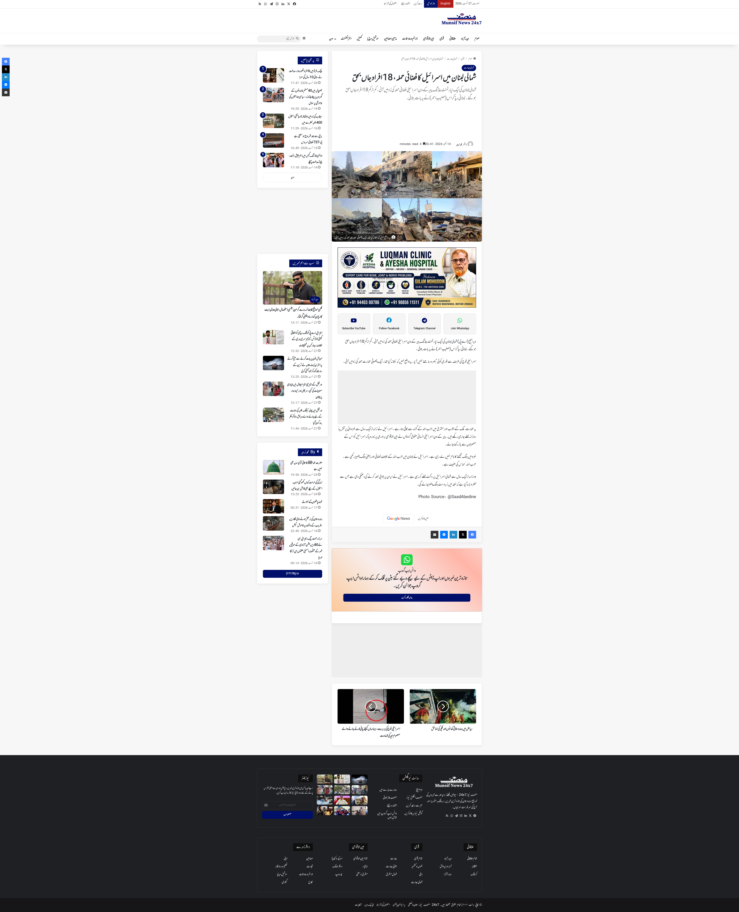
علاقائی (452, 39)
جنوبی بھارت (391, 866)
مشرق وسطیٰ (362, 874)
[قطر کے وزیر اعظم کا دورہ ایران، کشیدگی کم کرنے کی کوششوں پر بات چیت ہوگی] (342, 800)
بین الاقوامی (428, 39)
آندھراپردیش (446, 866)
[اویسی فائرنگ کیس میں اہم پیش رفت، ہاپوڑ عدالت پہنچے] (273, 160)
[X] (470, 815)
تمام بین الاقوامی (360, 859)
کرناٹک (474, 874)
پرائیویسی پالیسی (399, 905)
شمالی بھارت (452, 59)
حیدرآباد (465, 39)
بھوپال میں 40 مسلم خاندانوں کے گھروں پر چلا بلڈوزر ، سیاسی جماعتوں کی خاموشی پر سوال (305, 97)
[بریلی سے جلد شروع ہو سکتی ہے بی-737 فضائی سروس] (273, 140)
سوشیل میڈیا (373, 39)
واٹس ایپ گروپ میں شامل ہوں (387, 816)
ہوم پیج (419, 790)
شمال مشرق (391, 874)
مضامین (309, 859)
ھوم (477, 39)
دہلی (420, 874)
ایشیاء (365, 866)
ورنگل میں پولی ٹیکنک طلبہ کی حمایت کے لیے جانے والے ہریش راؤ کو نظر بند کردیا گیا (305, 417)
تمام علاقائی (472, 859)
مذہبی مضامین (390, 39)
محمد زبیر (459, 144)
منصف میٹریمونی (390, 798)
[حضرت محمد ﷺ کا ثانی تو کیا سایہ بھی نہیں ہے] (273, 467)
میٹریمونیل (431, 3)
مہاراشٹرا (448, 874)
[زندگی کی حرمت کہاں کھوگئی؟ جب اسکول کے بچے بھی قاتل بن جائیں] (273, 487)
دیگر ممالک (337, 866)
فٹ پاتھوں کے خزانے (312, 502)
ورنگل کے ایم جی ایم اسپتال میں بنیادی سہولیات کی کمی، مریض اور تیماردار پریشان (304, 391)
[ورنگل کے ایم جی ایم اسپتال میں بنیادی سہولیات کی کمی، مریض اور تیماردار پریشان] (273, 389)
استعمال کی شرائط (390, 3)
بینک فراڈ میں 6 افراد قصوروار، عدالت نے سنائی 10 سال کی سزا (305, 74)
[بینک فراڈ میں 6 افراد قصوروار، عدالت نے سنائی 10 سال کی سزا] (273, 75)
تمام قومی (418, 859)
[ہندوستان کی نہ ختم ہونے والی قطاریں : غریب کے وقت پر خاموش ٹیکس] (273, 523)
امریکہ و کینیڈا (336, 859)
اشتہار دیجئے (405, 3)
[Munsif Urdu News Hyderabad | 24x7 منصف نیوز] (461, 19)
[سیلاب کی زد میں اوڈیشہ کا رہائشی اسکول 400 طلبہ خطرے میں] (273, 121)
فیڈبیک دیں (369, 905)
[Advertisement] (407, 123)
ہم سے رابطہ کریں (414, 806)
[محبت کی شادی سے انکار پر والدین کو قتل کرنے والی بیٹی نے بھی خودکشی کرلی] (342, 810)
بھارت (393, 859)
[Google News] (398, 518)
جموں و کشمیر (416, 866)
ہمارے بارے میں (388, 790)
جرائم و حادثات (410, 39)
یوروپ (338, 874)
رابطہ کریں (418, 3)
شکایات (358, 905)
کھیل (359, 39)
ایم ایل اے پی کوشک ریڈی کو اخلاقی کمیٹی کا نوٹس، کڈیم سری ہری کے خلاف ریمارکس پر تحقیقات (306, 339)
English (446, 3)
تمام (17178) (292, 573)
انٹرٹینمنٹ (346, 39)
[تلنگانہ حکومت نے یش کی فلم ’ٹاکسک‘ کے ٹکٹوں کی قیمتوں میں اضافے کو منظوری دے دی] (325, 810)
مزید (331, 39)
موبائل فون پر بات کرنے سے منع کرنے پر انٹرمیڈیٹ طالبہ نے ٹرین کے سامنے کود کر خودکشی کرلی (304, 365)
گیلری (284, 882)
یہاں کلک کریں (406, 597)
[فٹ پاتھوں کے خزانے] (273, 506)
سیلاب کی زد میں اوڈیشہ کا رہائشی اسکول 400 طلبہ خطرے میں (305, 120)
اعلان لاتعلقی (413, 905)
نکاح (310, 882)
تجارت (310, 866)
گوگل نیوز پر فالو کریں (413, 814)
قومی (442, 39)
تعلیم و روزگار (281, 866)
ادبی (285, 859)
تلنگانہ (474, 866)
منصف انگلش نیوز (414, 798)
